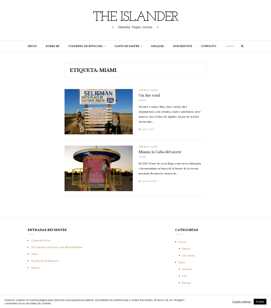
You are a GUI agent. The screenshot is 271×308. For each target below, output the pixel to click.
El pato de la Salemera (45, 260)
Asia (184, 276)
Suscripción (182, 46)
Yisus (34, 254)
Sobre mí (52, 46)
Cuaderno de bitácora (85, 46)
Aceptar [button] (260, 301)
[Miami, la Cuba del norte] (99, 168)
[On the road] (99, 111)
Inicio (32, 46)
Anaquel (157, 46)
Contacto (208, 46)
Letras (182, 241)
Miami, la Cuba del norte (160, 152)
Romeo (35, 267)
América (144, 90)
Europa (186, 282)
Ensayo (186, 248)
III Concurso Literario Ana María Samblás (56, 247)
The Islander (135, 17)
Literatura (188, 255)
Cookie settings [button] (241, 301)
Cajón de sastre (126, 46)
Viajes (154, 90)
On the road (149, 95)
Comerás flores (41, 240)
